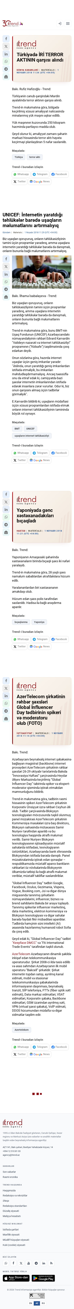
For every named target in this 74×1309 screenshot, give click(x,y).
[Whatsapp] (6, 1263)
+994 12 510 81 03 (11, 1151)
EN (30, 1303)
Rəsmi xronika (10, 1177)
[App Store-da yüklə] (16, 1278)
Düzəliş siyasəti (11, 1211)
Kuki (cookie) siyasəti (14, 1245)
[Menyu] (67, 23)
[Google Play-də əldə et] (43, 1278)
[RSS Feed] (51, 1263)
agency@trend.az (11, 1155)
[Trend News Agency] (12, 1123)
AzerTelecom (21, 954)
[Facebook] (13, 1263)
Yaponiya (39, 622)
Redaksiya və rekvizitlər (15, 1195)
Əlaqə (6, 1200)
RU (43, 1303)
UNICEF (30, 428)
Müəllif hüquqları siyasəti (16, 1239)
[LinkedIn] (44, 1263)
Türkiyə (19, 157)
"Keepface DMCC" (24, 943)
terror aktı (34, 157)
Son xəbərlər (9, 1171)
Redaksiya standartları (15, 1206)
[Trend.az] (13, 23)
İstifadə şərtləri (11, 1229)
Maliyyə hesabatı (12, 1216)
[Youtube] (28, 1263)
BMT (17, 428)
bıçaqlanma (21, 622)
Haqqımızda (9, 1190)
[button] (6, 38)
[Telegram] (36, 1263)
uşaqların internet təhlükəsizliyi (32, 435)
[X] (21, 1263)
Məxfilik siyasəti (11, 1234)
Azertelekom (22, 1029)
